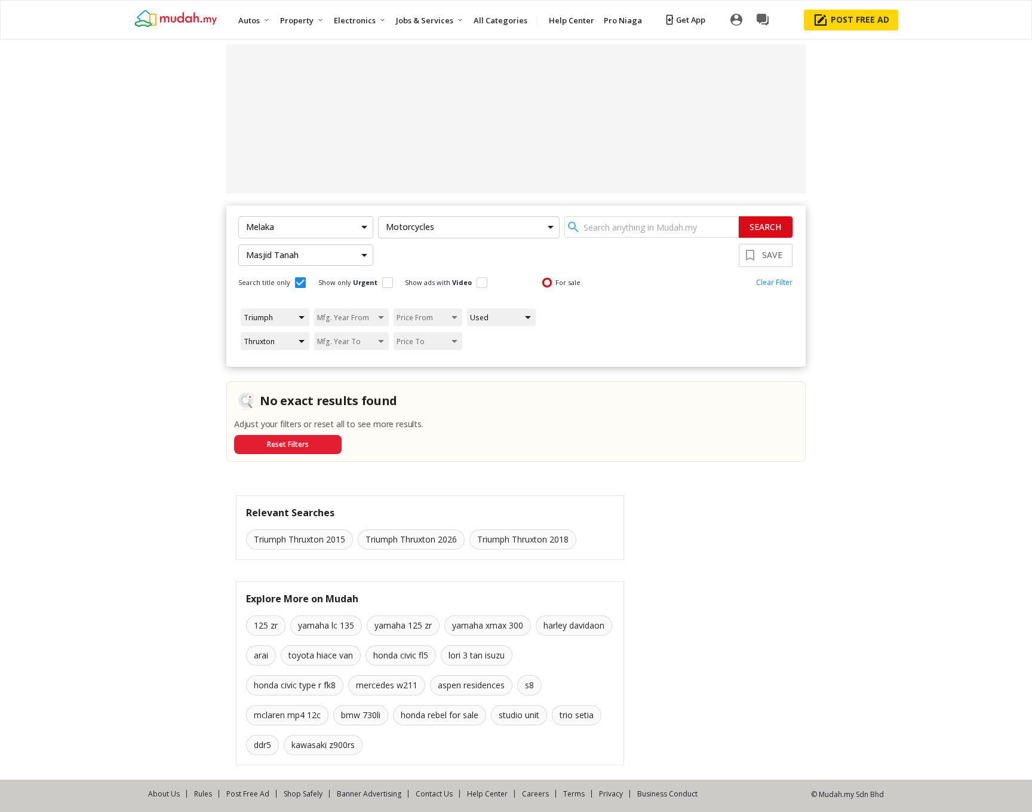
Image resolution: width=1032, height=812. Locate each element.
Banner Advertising (369, 794)
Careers (535, 794)
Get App (690, 19)
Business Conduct (667, 794)
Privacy (611, 794)
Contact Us (434, 794)
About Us (164, 794)
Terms (574, 794)
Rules (203, 794)
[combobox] (651, 227)
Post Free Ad (247, 794)
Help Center (487, 794)
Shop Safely (303, 794)
